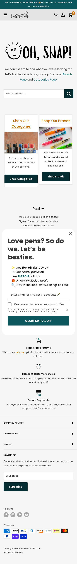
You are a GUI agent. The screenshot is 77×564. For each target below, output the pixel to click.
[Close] (70, 233)
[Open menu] (5, 14)
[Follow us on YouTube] (26, 514)
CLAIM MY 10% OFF (38, 321)
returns (20, 352)
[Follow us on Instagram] (12, 514)
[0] (70, 15)
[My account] (63, 15)
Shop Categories (21, 179)
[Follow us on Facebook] (6, 514)
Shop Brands (56, 176)
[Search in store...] (68, 93)
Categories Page (45, 79)
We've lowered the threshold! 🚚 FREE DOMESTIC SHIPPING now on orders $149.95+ (38, 4)
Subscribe (15, 486)
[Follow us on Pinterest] (19, 514)
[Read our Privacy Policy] (67, 310)
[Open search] (56, 15)
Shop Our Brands (56, 120)
